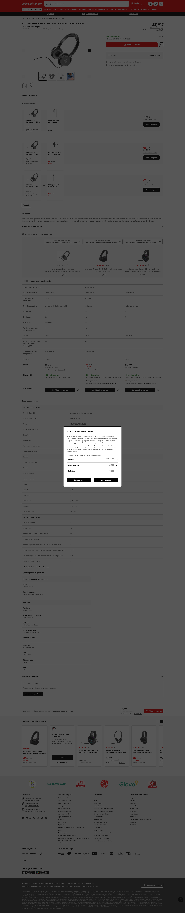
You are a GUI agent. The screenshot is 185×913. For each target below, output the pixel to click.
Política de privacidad (73, 455)
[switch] (111, 465)
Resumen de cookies (95, 455)
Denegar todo (79, 480)
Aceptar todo (106, 480)
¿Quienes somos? (84, 455)
